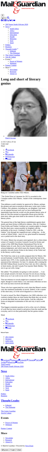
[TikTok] (9, 21)
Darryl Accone (10, 138)
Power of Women (11, 423)
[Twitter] (11, 21)
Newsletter (9, 438)
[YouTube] (14, 21)
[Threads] (7, 21)
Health (7, 384)
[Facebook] (2, 21)
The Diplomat (10, 407)
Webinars (8, 425)
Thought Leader (10, 400)
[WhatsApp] (12, 21)
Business (4, 396)
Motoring (8, 386)
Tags (2, 364)
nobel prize (9, 341)
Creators (7, 364)
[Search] (8, 18)
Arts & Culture (6, 413)
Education (9, 382)
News (4, 371)
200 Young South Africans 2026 (12, 366)
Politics (3, 394)
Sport (7, 390)
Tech (7, 388)
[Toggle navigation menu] (2, 15)
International (9, 380)
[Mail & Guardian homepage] (24, 7)
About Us (8, 442)
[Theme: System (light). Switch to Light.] (4, 18)
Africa (7, 378)
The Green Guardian (8, 411)
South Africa (9, 376)
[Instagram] (3, 21)
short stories (9, 343)
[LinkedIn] (5, 21)
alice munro (9, 337)
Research (8, 440)
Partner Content (6, 428)
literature (8, 339)
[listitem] (5, 360)
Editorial (8, 405)
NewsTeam (29, 446)
